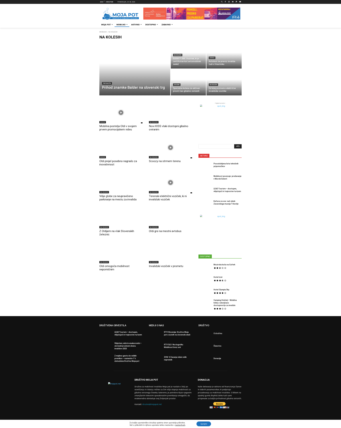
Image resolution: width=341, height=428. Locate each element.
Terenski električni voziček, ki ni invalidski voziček (168, 198)
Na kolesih (177, 55)
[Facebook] (225, 1)
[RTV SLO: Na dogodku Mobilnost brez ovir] (155, 346)
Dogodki (177, 84)
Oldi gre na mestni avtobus (165, 231)
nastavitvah (180, 425)
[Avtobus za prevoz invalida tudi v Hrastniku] (224, 55)
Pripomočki (107, 83)
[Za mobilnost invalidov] (120, 14)
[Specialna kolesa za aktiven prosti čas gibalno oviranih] (188, 82)
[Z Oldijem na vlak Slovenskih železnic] (121, 217)
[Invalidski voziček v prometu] (170, 252)
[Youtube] (240, 1)
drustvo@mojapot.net (152, 404)
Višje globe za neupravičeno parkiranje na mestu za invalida (118, 198)
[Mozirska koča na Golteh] (204, 266)
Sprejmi (203, 424)
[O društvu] (204, 334)
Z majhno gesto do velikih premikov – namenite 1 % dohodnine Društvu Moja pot (126, 358)
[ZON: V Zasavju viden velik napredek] (155, 359)
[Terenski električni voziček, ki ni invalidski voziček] (170, 182)
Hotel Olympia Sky (221, 290)
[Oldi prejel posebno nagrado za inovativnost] (121, 147)
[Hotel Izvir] (204, 279)
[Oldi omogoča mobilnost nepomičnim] (121, 252)
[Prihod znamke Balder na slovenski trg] (134, 68)
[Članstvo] (204, 346)
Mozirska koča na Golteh (224, 265)
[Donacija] (204, 359)
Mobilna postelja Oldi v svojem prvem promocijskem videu (118, 128)
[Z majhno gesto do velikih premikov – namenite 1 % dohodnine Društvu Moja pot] (105, 359)
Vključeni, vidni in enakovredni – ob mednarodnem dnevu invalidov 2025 (128, 346)
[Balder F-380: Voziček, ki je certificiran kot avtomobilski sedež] (188, 55)
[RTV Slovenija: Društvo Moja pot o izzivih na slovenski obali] (155, 334)
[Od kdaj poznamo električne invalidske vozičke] (224, 82)
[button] (222, 2)
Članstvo (217, 346)
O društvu (218, 333)
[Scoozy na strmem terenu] (170, 147)
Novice (212, 58)
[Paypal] (236, 1)
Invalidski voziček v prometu (166, 266)
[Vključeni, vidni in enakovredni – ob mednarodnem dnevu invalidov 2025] (105, 346)
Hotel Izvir (218, 277)
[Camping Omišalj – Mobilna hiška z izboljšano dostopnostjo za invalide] (204, 304)
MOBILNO (103, 32)
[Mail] (232, 1)
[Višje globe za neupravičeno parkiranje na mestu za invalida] (121, 182)
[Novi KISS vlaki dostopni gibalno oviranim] (170, 112)
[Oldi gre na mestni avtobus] (170, 217)
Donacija (217, 358)
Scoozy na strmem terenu (165, 161)
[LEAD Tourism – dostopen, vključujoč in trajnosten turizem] (204, 190)
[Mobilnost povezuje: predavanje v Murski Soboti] (204, 178)
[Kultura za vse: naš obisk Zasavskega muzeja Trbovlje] (204, 203)
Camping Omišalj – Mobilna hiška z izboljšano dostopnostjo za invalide (225, 302)
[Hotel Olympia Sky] (204, 291)
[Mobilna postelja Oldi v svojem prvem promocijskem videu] (121, 112)
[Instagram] (229, 1)
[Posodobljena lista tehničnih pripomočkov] (204, 165)
